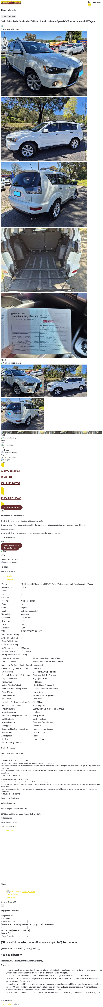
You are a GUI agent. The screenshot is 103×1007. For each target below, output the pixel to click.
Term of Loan (6, 930)
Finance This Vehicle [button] (11, 507)
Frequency (5, 916)
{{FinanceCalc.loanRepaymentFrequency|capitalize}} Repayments (27, 925)
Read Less (15, 798)
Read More (5, 798)
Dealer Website (6, 1004)
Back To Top (10, 897)
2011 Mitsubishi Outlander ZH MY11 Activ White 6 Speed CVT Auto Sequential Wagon (48, 21)
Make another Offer (11, 545)
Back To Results (12, 895)
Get (12, 831)
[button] (51, 965)
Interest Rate (6, 933)
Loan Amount (6, 919)
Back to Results (10, 548)
